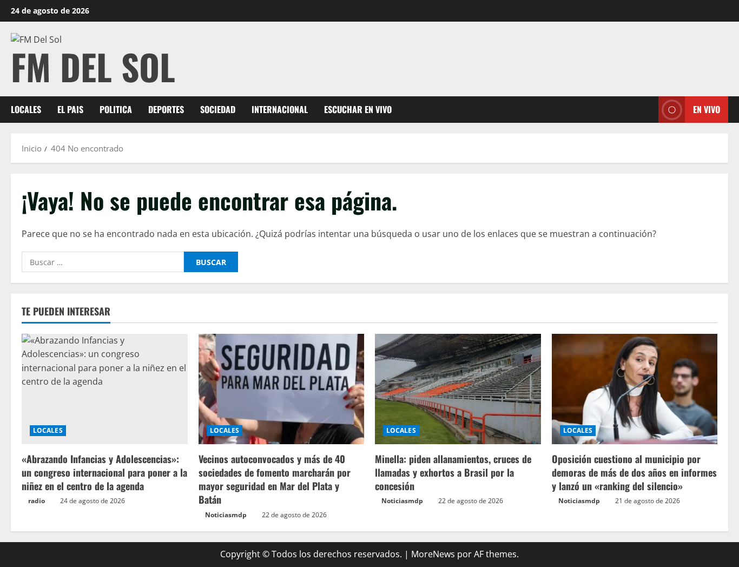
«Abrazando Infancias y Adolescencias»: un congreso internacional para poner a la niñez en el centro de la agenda (104, 472)
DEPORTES (166, 109)
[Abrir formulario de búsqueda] (647, 109)
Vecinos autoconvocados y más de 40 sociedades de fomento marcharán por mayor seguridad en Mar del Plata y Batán (275, 479)
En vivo (706, 109)
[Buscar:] (103, 262)
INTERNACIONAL (280, 109)
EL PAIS (70, 109)
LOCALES (26, 109)
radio (36, 500)
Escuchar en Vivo (358, 109)
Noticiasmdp (226, 514)
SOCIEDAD (217, 109)
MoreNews (433, 554)
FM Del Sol (93, 66)
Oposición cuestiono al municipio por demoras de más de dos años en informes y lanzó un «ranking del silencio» (634, 472)
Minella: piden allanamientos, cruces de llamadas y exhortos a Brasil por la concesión (453, 472)
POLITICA (116, 109)
